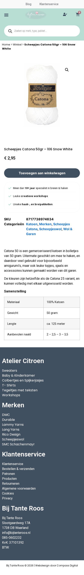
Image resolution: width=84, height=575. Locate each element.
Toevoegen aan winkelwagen (42, 173)
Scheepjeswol (50, 229)
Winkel (17, 44)
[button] (6, 14)
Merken (45, 224)
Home (6, 44)
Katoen (32, 224)
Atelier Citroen (23, 361)
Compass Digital (67, 565)
